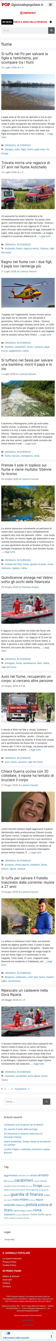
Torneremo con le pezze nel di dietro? (23, 1124)
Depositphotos (28, 1325)
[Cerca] (51, 30)
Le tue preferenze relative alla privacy (29, 1333)
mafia (16, 1199)
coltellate (35, 864)
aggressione (10, 1175)
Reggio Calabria (26, 1211)
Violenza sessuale (22, 1218)
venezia (21, 868)
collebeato (20, 977)
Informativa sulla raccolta (16, 1337)
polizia (31, 1204)
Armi (28, 1176)
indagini (47, 1195)
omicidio (9, 1205)
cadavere (10, 1076)
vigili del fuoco (8, 667)
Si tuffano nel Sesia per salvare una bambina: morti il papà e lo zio (27, 364)
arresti (33, 1175)
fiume (30, 149)
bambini (9, 347)
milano (24, 1199)
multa (50, 564)
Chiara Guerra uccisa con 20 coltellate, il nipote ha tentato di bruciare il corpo (27, 775)
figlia (23, 149)
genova (34, 1190)
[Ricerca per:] (23, 1102)
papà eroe (39, 149)
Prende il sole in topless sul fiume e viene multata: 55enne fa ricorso (26, 469)
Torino (4, 1080)
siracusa (19, 1215)
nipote (13, 868)
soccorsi (22, 762)
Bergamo (9, 977)
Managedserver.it (28, 1320)
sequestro (9, 1214)
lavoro (10, 1200)
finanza (22, 1190)
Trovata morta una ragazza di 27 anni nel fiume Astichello (25, 165)
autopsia (9, 864)
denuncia (29, 1186)
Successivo (22, 1089)
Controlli (21, 1186)
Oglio (4, 981)
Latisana (38, 347)
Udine (26, 351)
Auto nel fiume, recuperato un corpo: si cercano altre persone (27, 678)
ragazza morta (31, 248)
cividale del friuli (13, 564)
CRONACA (10, 145)
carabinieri (20, 347)
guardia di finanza (27, 1194)
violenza (12, 1218)
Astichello (10, 248)
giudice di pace (38, 564)
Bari (5, 1181)
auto (7, 762)
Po (47, 149)
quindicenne (29, 663)
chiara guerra (22, 864)
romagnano (27, 455)
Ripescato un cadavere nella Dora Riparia (24, 992)
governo (7, 1195)
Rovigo (4, 153)
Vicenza (44, 248)
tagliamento (15, 351)
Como (14, 1186)
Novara (16, 455)
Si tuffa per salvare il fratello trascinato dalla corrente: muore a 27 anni (27, 882)
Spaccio (25, 1214)
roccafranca (14, 981)
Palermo (20, 1205)
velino (46, 663)
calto (17, 149)
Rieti (39, 663)
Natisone (6, 568)
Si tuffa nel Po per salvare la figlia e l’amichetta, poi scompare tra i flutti (24, 58)
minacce (32, 1200)
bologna (9, 149)
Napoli (39, 1199)
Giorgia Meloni (44, 1190)
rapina (16, 1210)
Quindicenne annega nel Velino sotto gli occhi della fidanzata (27, 579)
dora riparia (34, 1076)
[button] (50, 4)
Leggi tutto (45, 236)
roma (37, 1210)
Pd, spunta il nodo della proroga (20, 1129)
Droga (37, 1186)
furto (28, 1189)
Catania (43, 1181)
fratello (50, 977)
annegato (10, 663)
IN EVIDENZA (24, 145)
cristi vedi (33, 977)
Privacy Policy (10, 1239)
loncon (4, 868)
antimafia (22, 1176)
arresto (43, 1175)
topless (16, 568)
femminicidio (14, 1190)
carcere (36, 1181)
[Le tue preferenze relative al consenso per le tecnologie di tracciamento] (51, 1336)
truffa (41, 1214)
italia (5, 1200)
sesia (36, 455)
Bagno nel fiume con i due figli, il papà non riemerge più (26, 264)
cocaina (7, 1186)
